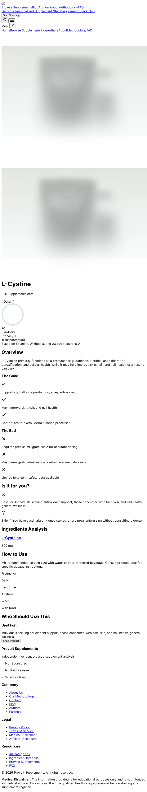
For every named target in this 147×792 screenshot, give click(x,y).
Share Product (11, 640)
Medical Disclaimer (23, 735)
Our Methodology (22, 696)
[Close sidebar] (12, 25)
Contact (15, 700)
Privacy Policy (19, 727)
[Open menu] (11, 20)
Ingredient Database (23, 758)
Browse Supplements (17, 7)
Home (6, 30)
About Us (16, 692)
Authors (44, 7)
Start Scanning (11, 15)
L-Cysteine (11, 538)
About (54, 7)
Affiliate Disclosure (23, 739)
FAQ (81, 7)
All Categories (19, 754)
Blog (35, 7)
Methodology (68, 7)
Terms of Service (21, 731)
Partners (15, 712)
